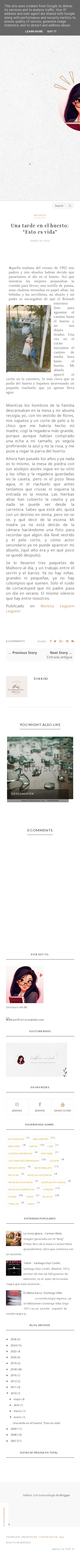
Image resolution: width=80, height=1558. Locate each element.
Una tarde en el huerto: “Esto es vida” (37, 1423)
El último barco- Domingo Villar (42, 1293)
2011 (13, 1387)
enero (18, 1417)
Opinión (48, 1189)
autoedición (16, 1139)
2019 (13, 1363)
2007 (13, 1441)
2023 (13, 1351)
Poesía (12, 1196)
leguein (54, 1160)
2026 (13, 1339)
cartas (33, 1146)
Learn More (34, 31)
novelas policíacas (53, 1182)
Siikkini (41, 679)
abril (16, 1405)
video (31, 1203)
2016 (13, 1375)
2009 (13, 1429)
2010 (13, 1393)
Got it (52, 31)
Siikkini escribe (62, 1110)
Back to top (61, 1549)
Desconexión (22, 794)
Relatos (40, 215)
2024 (13, 1345)
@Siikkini (17, 1110)
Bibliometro (40, 1139)
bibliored (14, 1146)
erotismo (47, 1153)
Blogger (65, 1495)
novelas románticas (21, 1189)
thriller (13, 1203)
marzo (18, 1411)
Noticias (13, 1175)
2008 (13, 1435)
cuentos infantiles (20, 1153)
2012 (13, 1381)
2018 (13, 1369)
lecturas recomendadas (23, 1160)
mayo (17, 1399)
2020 (13, 1357)
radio (30, 1196)
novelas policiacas (20, 1182)
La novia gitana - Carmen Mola (42, 1233)
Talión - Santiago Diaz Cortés (41, 1263)
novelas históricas (40, 1175)
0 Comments (15, 641)
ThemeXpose (48, 1537)
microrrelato (43, 1167)
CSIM (50, 1146)
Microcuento (16, 1167)
